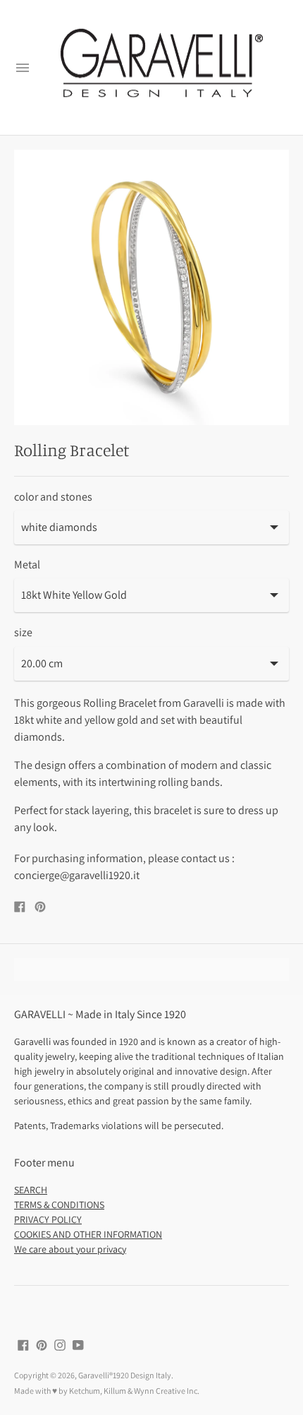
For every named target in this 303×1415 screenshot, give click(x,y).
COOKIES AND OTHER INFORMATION (88, 1234)
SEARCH (30, 1189)
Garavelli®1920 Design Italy (124, 1375)
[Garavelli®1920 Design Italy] (160, 68)
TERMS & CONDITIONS (59, 1204)
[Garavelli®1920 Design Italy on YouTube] (78, 1344)
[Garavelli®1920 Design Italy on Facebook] (23, 1344)
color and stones (53, 497)
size (23, 632)
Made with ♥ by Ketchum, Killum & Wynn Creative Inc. (106, 1390)
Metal (27, 565)
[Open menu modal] (22, 67)
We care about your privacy (70, 1249)
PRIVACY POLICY (48, 1219)
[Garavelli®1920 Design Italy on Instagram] (60, 1344)
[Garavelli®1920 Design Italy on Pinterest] (41, 1344)
